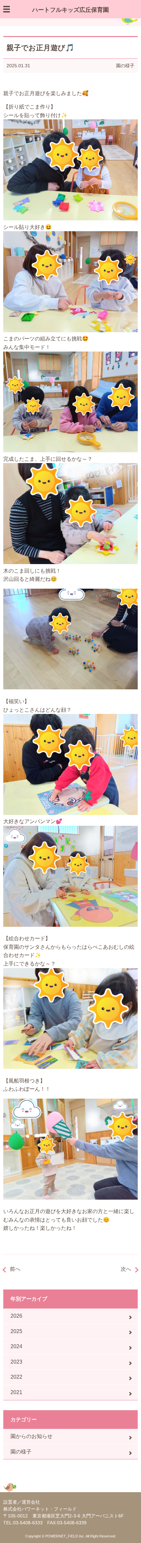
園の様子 (125, 65)
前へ (15, 1269)
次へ (126, 1269)
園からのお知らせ (31, 1436)
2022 (16, 1377)
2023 (16, 1362)
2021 (16, 1392)
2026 (16, 1316)
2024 (16, 1346)
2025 (16, 1331)
